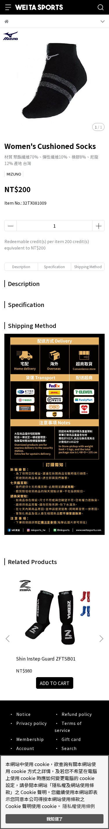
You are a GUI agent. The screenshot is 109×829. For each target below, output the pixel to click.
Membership (30, 739)
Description (21, 266)
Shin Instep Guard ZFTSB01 (46, 658)
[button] (101, 638)
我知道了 (55, 819)
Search (69, 748)
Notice (23, 714)
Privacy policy (31, 723)
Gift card (71, 739)
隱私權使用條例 (78, 805)
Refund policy (77, 714)
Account (25, 748)
